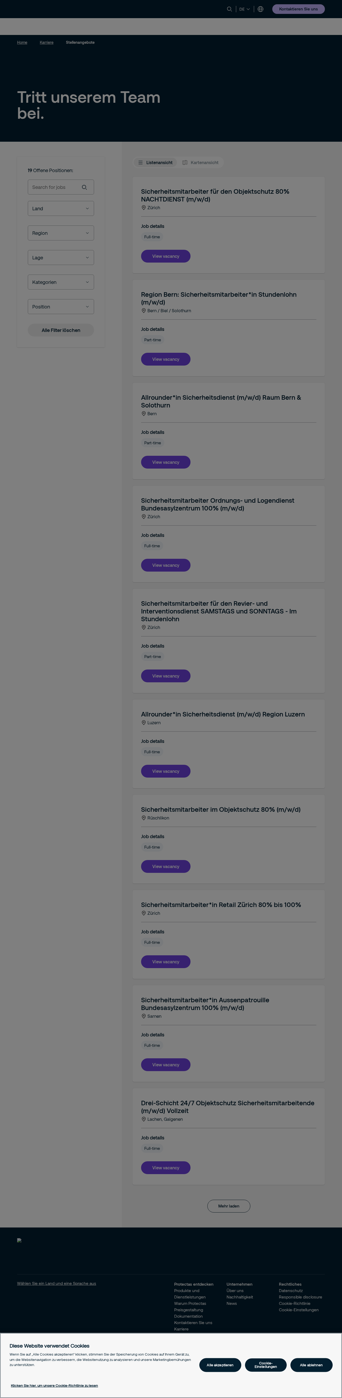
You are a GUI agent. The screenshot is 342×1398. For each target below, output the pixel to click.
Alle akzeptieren (220, 1365)
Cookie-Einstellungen (266, 1365)
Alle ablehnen (311, 1365)
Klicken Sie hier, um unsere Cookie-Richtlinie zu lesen (54, 1385)
